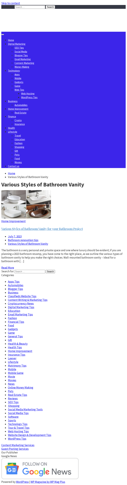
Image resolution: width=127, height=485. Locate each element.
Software (13, 417)
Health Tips (15, 347)
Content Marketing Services (17, 445)
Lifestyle (12, 131)
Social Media (21, 51)
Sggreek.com (25, 15)
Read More (7, 267)
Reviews (13, 398)
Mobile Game (15, 373)
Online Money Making (20, 387)
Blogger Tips (21, 55)
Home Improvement (18, 108)
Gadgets (19, 82)
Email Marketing (23, 59)
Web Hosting (28, 93)
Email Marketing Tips (20, 314)
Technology (14, 70)
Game (17, 86)
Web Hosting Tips (18, 431)
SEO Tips (19, 47)
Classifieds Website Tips (22, 296)
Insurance (20, 124)
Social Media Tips (18, 413)
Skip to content (10, 3)
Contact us (13, 166)
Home (11, 40)
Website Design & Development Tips (29, 435)
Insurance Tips (16, 354)
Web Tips (19, 89)
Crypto (18, 120)
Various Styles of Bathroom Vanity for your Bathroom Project (42, 229)
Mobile (18, 78)
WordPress (22, 482)
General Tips (15, 336)
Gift (16, 150)
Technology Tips (17, 424)
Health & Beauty (18, 344)
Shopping (19, 147)
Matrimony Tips (17, 365)
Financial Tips (16, 322)
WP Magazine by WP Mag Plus (48, 482)
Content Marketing (24, 63)
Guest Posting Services (15, 449)
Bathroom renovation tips (23, 240)
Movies (18, 162)
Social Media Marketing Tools (25, 409)
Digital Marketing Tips (21, 307)
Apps (17, 74)
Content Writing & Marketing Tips (27, 300)
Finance (12, 116)
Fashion (18, 143)
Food (17, 158)
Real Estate (20, 112)
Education (20, 139)
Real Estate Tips (17, 395)
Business (13, 101)
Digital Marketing (16, 43)
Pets (17, 154)
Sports (12, 420)
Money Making (22, 66)
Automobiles (21, 105)
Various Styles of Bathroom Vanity (28, 244)
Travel (18, 135)
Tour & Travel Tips (18, 428)
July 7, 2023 (15, 236)
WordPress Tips (29, 97)
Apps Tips (14, 281)
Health (11, 128)
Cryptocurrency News (21, 303)
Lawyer (12, 358)
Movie (11, 376)
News (11, 384)
